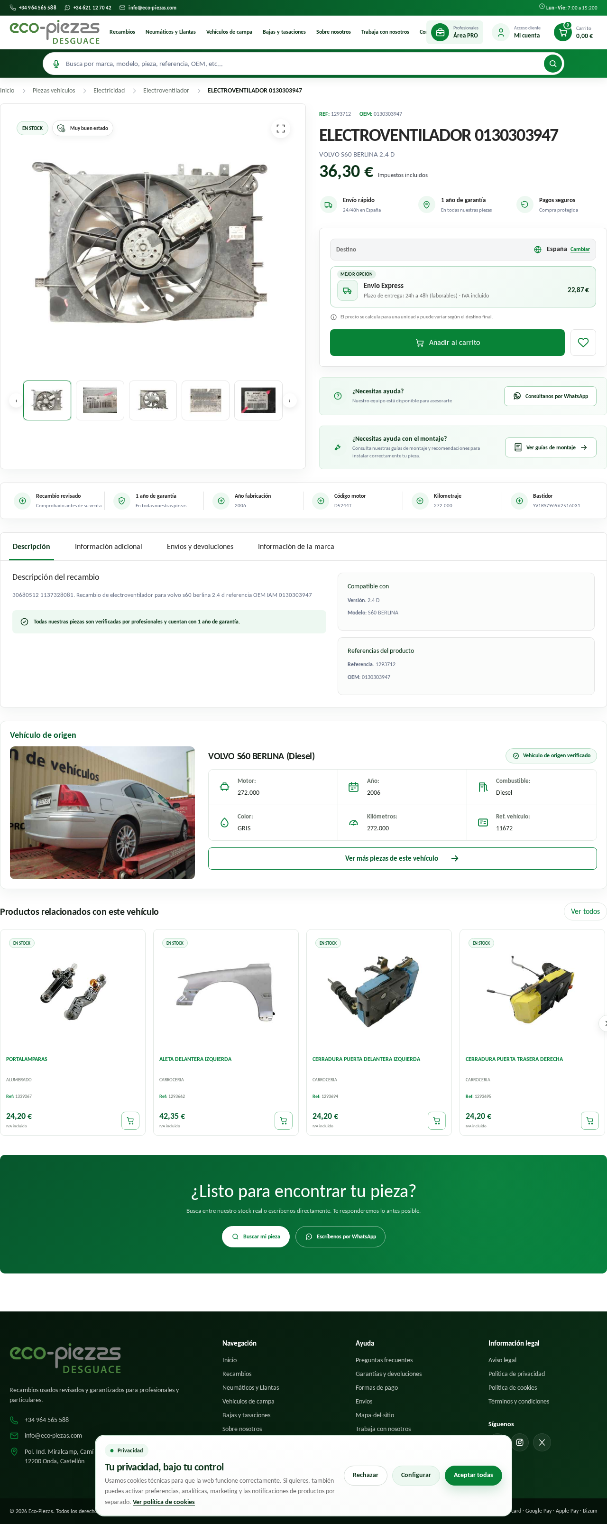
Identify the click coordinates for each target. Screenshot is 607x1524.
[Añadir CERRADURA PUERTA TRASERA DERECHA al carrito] (590, 1121)
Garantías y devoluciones (389, 1374)
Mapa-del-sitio (375, 1415)
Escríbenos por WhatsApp (346, 1236)
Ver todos (585, 911)
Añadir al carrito (454, 342)
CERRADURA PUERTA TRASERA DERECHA (514, 1059)
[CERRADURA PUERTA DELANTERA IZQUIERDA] (379, 991)
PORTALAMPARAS (26, 1059)
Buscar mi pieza (261, 1236)
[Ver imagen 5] (258, 400)
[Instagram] (520, 1442)
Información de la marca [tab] (296, 546)
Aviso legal (502, 1360)
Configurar (416, 1475)
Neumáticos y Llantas (171, 31)
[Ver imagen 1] (47, 400)
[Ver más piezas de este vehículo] (102, 812)
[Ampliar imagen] (280, 128)
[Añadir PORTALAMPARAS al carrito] (130, 1121)
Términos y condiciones (518, 1401)
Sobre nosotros (333, 31)
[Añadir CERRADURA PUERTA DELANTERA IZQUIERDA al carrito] (437, 1121)
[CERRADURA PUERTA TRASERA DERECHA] (532, 991)
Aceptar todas (473, 1475)
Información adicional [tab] (108, 546)
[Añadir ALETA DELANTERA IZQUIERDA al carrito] (284, 1121)
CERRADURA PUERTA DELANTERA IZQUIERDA (366, 1059)
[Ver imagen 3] (153, 400)
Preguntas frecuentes (384, 1360)
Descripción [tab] (31, 546)
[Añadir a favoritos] (583, 342)
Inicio (229, 1360)
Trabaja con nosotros (385, 31)
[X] (542, 1442)
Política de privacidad (516, 1374)
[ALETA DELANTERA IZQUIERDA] (226, 991)
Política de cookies (512, 1388)
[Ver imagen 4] (206, 400)
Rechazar (365, 1475)
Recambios (122, 31)
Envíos (364, 1401)
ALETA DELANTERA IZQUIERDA (195, 1059)
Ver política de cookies (164, 1502)
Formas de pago (377, 1388)
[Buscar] (553, 64)
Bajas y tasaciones (284, 31)
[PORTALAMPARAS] (72, 991)
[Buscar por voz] (56, 63)
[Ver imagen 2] (100, 400)
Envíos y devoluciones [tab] (200, 546)
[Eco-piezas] (54, 32)
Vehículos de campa (229, 31)
